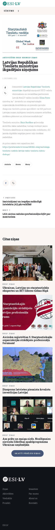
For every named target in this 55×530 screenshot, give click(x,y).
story (27, 164)
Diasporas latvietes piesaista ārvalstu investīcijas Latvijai (26, 391)
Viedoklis (7, 498)
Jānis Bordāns (26, 122)
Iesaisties (33, 489)
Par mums (34, 493)
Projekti (6, 503)
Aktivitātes (9, 57)
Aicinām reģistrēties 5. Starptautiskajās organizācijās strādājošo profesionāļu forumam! (27, 340)
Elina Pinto (44, 97)
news (18, 164)
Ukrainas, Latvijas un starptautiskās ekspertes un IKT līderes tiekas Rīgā (26, 289)
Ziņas (34, 57)
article (7, 164)
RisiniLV (26, 57)
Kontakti (33, 503)
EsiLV (18, 57)
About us (33, 498)
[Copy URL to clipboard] (5, 93)
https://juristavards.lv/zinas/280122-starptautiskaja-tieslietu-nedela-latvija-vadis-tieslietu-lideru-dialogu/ (26, 151)
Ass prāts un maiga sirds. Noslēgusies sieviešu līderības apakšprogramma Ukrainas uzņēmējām (27, 441)
